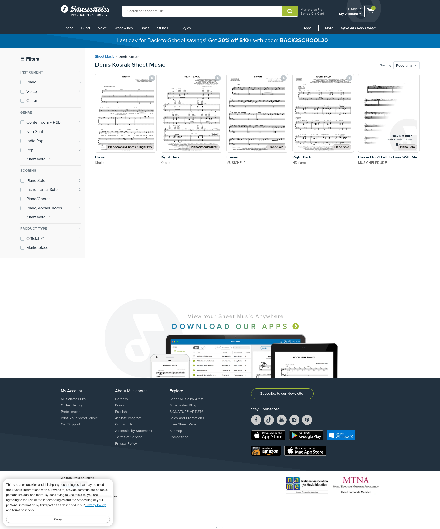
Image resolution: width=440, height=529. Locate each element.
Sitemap (176, 431)
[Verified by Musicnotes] (42, 238)
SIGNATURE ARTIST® (186, 412)
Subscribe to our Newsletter (282, 393)
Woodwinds (124, 28)
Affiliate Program (128, 418)
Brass (145, 28)
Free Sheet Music (184, 424)
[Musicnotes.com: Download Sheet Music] (85, 10)
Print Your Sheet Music (79, 418)
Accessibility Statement (133, 431)
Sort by (385, 65)
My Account (349, 14)
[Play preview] (152, 78)
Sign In (356, 9)
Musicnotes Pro (311, 9)
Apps (308, 28)
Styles (186, 28)
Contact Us (124, 424)
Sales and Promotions (187, 418)
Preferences (70, 412)
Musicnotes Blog (183, 405)
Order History (72, 405)
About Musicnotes (131, 391)
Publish (121, 412)
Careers (121, 399)
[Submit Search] (290, 11)
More (331, 30)
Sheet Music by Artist (186, 399)
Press (119, 405)
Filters (29, 59)
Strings (162, 28)
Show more (36, 159)
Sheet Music (104, 56)
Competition (179, 437)
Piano (69, 28)
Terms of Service (128, 437)
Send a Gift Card (312, 13)
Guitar (85, 28)
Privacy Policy (126, 443)
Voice (102, 28)
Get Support (70, 424)
